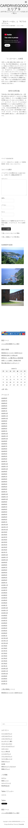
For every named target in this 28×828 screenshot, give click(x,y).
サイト (3, 212)
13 (10, 379)
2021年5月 (4, 542)
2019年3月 (4, 600)
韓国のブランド (5, 769)
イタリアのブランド (6, 739)
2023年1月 (4, 491)
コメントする (20, 25)
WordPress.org (5, 786)
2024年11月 (4, 436)
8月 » (6, 389)
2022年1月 (4, 522)
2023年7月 (4, 476)
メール (3, 205)
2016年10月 (4, 673)
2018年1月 (4, 635)
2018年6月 (4, 623)
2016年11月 (4, 671)
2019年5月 (4, 595)
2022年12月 (4, 494)
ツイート (3, 795)
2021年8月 (4, 534)
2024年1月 (4, 461)
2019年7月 (4, 590)
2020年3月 (4, 577)
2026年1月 (4, 411)
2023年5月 (4, 481)
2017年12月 (4, 638)
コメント (4, 178)
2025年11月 (4, 416)
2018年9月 (4, 615)
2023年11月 (4, 466)
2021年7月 (4, 537)
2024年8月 (4, 443)
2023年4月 (4, 484)
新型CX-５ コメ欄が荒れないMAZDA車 (12, 358)
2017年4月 (4, 658)
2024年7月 (4, 446)
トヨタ (11, 164)
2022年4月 (4, 514)
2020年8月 (4, 565)
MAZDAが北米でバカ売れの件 (9, 355)
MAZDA (24, 162)
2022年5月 (4, 512)
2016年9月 (4, 676)
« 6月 (2, 389)
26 (6, 385)
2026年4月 (4, 403)
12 (6, 379)
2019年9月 (4, 587)
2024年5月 (4, 451)
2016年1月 (4, 683)
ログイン (3, 778)
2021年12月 (4, 524)
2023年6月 (4, 479)
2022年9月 (4, 502)
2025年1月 (4, 431)
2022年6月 (4, 509)
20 (10, 382)
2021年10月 (4, 529)
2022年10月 (4, 499)
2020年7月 (4, 567)
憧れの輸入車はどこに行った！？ (10, 363)
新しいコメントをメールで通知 (11, 233)
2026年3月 (4, 406)
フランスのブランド (6, 756)
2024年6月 (4, 449)
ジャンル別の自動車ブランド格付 (10, 344)
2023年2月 (4, 489)
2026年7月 (4, 401)
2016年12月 (4, 668)
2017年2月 (4, 663)
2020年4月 (4, 575)
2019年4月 (4, 598)
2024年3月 (4, 456)
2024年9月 (4, 441)
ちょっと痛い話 (5, 751)
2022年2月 (4, 519)
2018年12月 (4, 608)
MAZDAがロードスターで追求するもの (11, 353)
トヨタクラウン (17, 164)
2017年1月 (4, 666)
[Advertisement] (14, 140)
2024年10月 (4, 438)
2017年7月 (4, 651)
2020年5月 (4, 572)
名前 (3, 198)
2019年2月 (4, 603)
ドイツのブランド (6, 754)
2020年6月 (4, 570)
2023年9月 (4, 471)
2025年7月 (4, 423)
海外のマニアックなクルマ (8, 766)
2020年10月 (4, 560)
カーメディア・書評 (6, 741)
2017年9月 (4, 646)
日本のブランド (11, 162)
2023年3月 (4, 486)
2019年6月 (4, 593)
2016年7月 (4, 681)
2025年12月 (4, 413)
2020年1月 (4, 582)
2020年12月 (4, 555)
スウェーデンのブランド (8, 746)
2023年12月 (4, 464)
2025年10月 (4, 418)
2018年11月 (4, 610)
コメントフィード (6, 783)
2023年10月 (4, 469)
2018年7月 (4, 620)
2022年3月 (4, 517)
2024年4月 (4, 454)
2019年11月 (4, 585)
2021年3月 (4, 547)
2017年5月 (4, 656)
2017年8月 (4, 648)
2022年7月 (4, 507)
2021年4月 (4, 545)
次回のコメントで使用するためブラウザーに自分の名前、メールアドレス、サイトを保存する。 (13, 222)
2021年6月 (4, 539)
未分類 (16, 162)
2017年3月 (4, 661)
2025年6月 (4, 426)
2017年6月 (4, 653)
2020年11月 (4, 557)
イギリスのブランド (6, 736)
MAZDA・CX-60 (5, 164)
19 (6, 382)
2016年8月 (4, 678)
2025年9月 (4, 421)
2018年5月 (4, 625)
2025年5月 (4, 428)
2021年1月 (4, 552)
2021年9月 (4, 532)
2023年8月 (4, 474)
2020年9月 (4, 562)
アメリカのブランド (6, 734)
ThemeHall (21, 824)
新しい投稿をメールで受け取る (11, 237)
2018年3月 (4, 630)
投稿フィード (5, 780)
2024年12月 (4, 433)
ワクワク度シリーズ (6, 759)
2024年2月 (4, 459)
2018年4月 (4, 628)
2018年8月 (4, 618)
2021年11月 (4, 527)
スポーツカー (5, 749)
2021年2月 (4, 550)
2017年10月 (4, 643)
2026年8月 (4, 398)
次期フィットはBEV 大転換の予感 (11, 360)
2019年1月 (4, 605)
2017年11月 (4, 641)
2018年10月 (4, 613)
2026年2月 (4, 408)
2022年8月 (4, 504)
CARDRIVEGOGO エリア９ (14, 7)
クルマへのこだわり (6, 744)
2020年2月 (4, 580)
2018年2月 (4, 633)
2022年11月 (4, 497)
